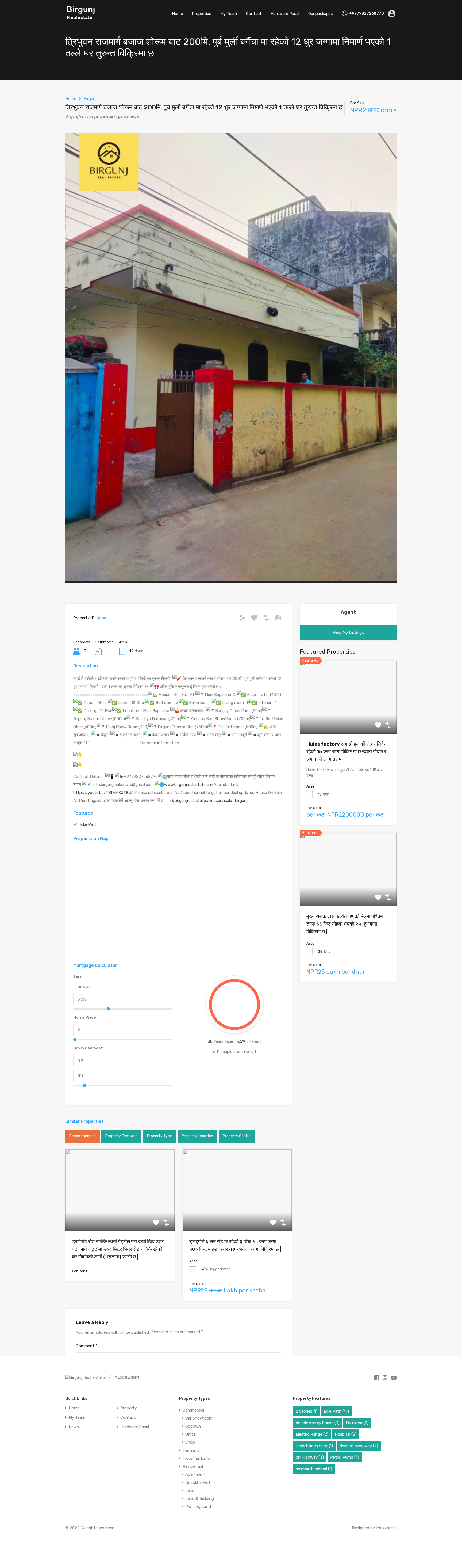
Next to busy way (358, 1445)
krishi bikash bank (314, 1445)
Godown (193, 1426)
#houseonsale (219, 800)
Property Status (237, 1136)
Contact (253, 13)
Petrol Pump (344, 1457)
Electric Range (312, 1434)
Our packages (320, 13)
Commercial (193, 1410)
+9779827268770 (366, 14)
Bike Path (88, 824)
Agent (348, 612)
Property (128, 1408)
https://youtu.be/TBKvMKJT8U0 (103, 792)
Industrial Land (196, 1458)
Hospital (345, 1434)
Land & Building (199, 1498)
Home (177, 13)
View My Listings (348, 632)
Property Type (159, 1136)
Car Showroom (199, 1418)
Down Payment (88, 1048)
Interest (81, 986)
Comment (86, 1346)
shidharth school (314, 1468)
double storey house (318, 1422)
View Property (120, 1214)
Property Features (121, 1136)
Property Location (197, 1136)
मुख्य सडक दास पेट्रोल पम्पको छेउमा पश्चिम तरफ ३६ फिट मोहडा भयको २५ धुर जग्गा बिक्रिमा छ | (344, 924)
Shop (190, 1442)
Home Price (84, 1017)
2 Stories (306, 1411)
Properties (201, 13)
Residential (193, 1466)
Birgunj (90, 98)
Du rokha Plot (197, 1482)
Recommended (82, 1136)
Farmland (191, 1450)
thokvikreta (386, 1528)
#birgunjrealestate (189, 800)
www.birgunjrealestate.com (189, 784)
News (74, 1427)
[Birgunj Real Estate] (81, 19)
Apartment (195, 1474)
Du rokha (357, 1422)
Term (78, 976)
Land (190, 1490)
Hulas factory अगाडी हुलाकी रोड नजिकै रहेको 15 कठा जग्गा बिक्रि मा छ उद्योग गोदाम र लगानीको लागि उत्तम (346, 751)
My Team (228, 13)
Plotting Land (198, 1506)
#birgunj (240, 800)
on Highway (310, 1457)
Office (190, 1434)
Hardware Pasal (285, 13)
